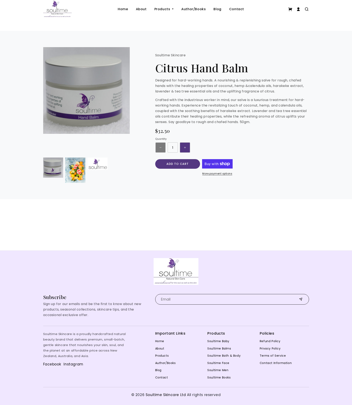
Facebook (52, 364)
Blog (217, 9)
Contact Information (276, 363)
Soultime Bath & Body (224, 356)
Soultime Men (217, 370)
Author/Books (193, 9)
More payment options (217, 173)
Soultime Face (218, 363)
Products (162, 9)
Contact (236, 9)
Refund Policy (270, 341)
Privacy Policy (270, 348)
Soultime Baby (218, 341)
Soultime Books (219, 377)
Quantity (161, 139)
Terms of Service (273, 356)
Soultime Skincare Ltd (166, 394)
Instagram (73, 364)
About (141, 9)
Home (123, 9)
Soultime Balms (219, 348)
